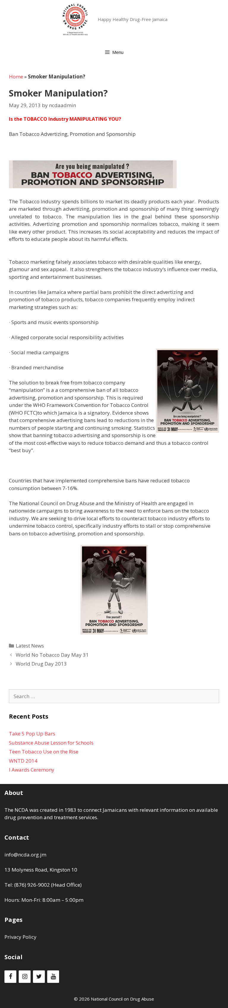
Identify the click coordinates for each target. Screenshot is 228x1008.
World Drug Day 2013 (41, 663)
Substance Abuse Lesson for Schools (51, 742)
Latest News (30, 645)
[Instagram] (25, 976)
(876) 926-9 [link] (27, 884)
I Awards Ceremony (31, 769)
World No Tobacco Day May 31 (52, 654)
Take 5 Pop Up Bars (32, 733)
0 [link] (42, 884)
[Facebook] (10, 976)
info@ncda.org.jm (25, 854)
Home (16, 76)
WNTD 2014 (23, 760)
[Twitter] (39, 976)
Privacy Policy (20, 936)
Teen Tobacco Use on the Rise (43, 751)
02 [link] (47, 884)
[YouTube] (53, 976)
